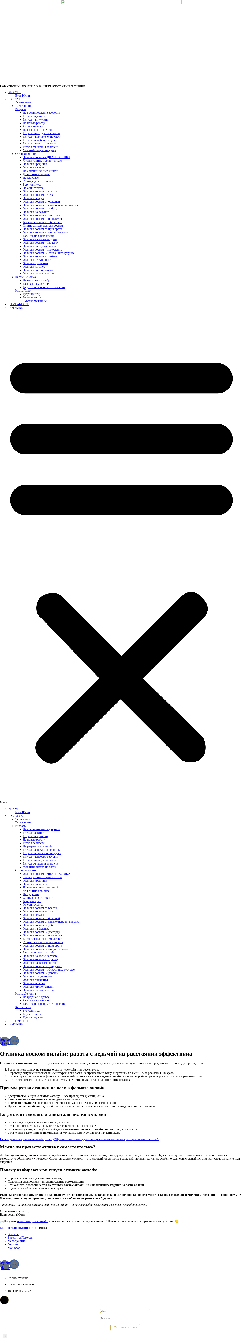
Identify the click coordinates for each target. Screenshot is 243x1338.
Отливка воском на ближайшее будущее (49, 253)
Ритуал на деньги (34, 116)
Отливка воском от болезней (41, 201)
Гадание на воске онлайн (39, 235)
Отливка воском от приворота (42, 229)
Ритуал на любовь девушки (40, 140)
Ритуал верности (34, 126)
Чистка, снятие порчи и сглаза (42, 160)
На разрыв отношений (37, 129)
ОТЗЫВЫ (17, 307)
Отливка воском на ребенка (41, 256)
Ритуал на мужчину (35, 119)
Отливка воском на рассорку (41, 215)
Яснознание (23, 102)
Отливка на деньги (35, 167)
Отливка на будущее (36, 211)
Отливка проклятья (35, 263)
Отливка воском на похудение (42, 249)
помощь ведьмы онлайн (32, 1221)
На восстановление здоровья (41, 112)
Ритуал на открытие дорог (40, 143)
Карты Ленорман (26, 276)
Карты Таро (23, 290)
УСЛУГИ (16, 99)
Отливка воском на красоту (40, 242)
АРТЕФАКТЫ (19, 304)
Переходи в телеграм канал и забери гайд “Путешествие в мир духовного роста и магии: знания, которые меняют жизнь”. (79, 1139)
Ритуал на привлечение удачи (42, 136)
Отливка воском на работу (40, 208)
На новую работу (34, 123)
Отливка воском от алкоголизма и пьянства (51, 205)
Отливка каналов (34, 266)
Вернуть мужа (32, 184)
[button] (121, 558)
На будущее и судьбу (36, 280)
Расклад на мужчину (36, 283)
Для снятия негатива (36, 174)
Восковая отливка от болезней (42, 222)
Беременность (32, 297)
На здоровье (31, 177)
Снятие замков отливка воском (43, 225)
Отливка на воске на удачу (40, 239)
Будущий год (31, 294)
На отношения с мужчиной (40, 170)
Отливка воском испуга (38, 194)
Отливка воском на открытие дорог (46, 232)
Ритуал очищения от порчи (40, 146)
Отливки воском (26, 153)
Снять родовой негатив (38, 181)
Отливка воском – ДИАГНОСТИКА (46, 157)
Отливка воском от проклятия (42, 218)
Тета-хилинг (23, 105)
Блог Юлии (22, 95)
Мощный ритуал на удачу (39, 150)
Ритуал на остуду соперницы (41, 133)
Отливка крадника (35, 164)
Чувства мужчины (35, 300)
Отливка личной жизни (38, 270)
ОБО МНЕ (14, 92)
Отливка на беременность (39, 246)
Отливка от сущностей (37, 259)
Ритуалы (20, 109)
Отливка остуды (33, 198)
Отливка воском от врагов (40, 191)
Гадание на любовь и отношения (44, 287)
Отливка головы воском (38, 273)
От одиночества (33, 188)
